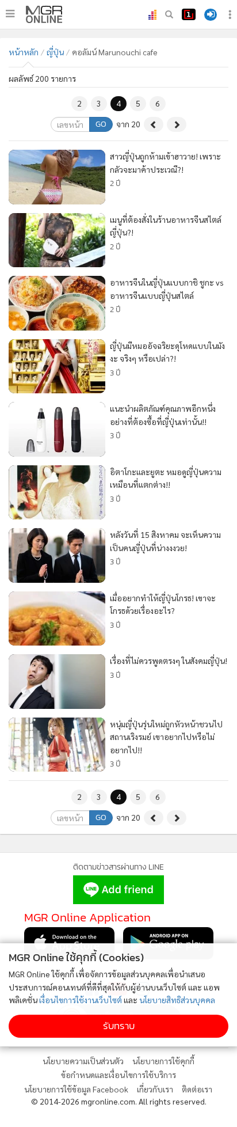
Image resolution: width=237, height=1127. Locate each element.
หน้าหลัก (24, 52)
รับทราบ (119, 1026)
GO (100, 124)
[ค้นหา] (169, 14)
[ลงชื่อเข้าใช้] (210, 15)
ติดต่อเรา (197, 1089)
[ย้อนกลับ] (153, 124)
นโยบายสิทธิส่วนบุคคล (177, 1000)
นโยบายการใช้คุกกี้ (163, 1061)
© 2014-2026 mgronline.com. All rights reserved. (119, 1101)
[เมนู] (10, 14)
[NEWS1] (189, 14)
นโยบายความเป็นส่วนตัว (83, 1061)
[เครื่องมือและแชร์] (231, 15)
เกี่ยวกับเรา (155, 1089)
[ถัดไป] (176, 124)
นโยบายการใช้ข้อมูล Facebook (76, 1089)
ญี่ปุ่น (55, 52)
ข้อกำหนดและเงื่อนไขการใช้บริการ (118, 1074)
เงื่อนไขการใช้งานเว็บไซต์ (80, 1000)
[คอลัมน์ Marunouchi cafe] (44, 14)
